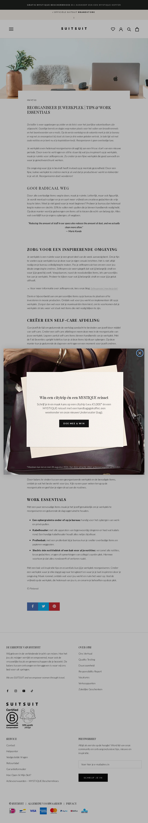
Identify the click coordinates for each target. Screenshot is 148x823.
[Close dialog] (140, 353)
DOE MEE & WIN (74, 423)
